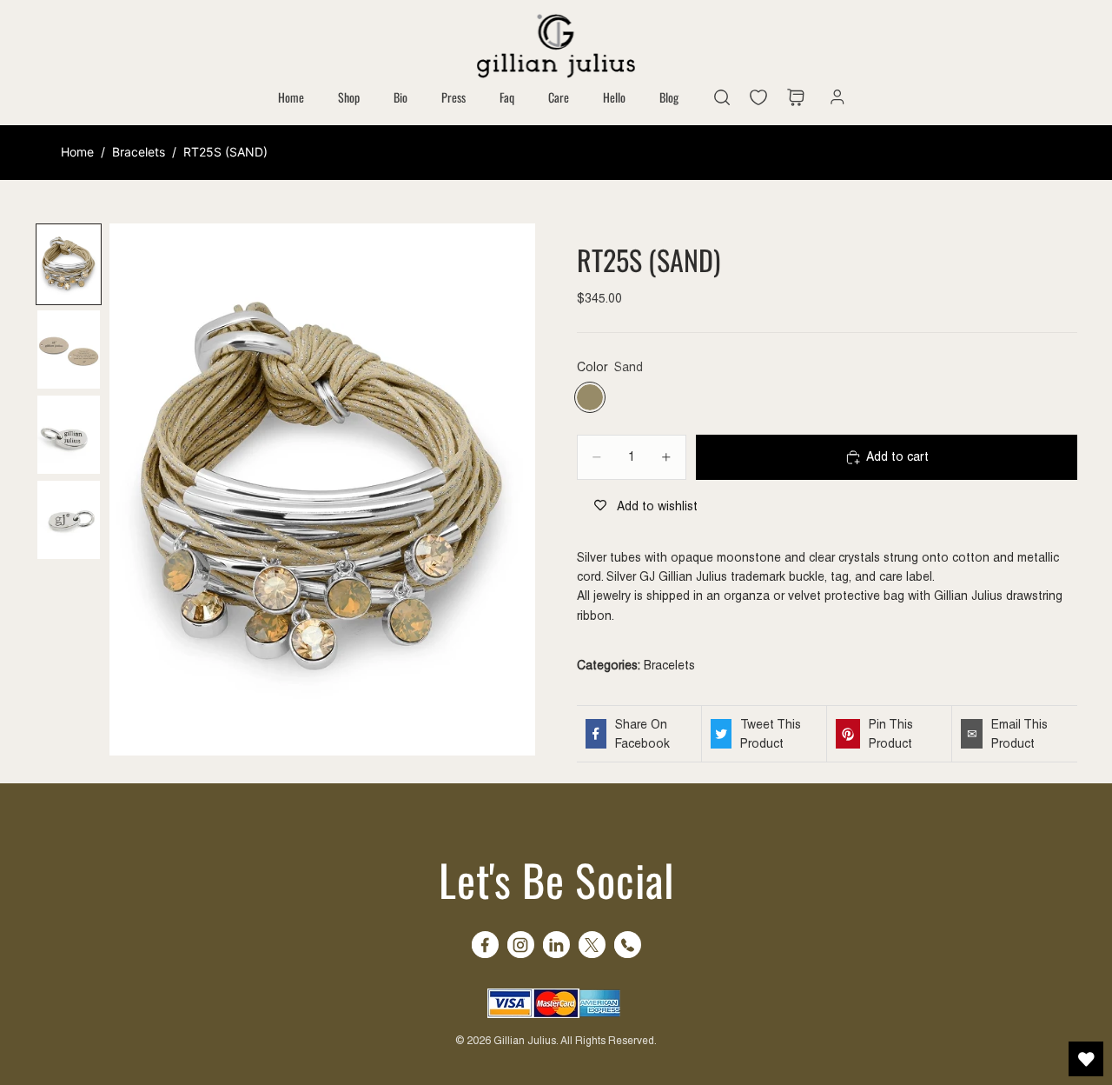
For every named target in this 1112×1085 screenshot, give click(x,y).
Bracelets (138, 151)
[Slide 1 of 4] (68, 264)
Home (77, 151)
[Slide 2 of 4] (68, 349)
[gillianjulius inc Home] (556, 44)
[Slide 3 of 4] (68, 435)
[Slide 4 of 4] (68, 520)
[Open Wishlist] (1086, 1059)
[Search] (722, 97)
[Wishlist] (763, 97)
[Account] (833, 97)
